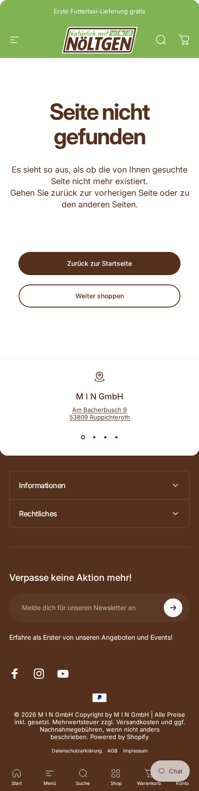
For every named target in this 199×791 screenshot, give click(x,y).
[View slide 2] (94, 437)
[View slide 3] (105, 437)
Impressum (135, 751)
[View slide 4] (116, 437)
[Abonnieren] (173, 607)
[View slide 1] (82, 437)
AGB (112, 751)
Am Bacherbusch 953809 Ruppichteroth (99, 413)
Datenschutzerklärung (77, 751)
